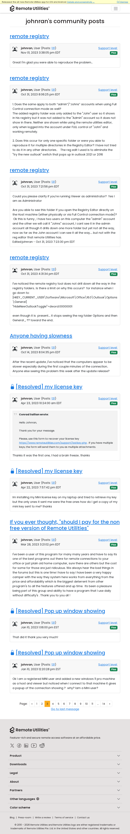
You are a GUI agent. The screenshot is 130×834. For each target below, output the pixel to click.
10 (86, 704)
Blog (12, 817)
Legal (14, 773)
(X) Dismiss (122, 1)
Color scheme (20, 807)
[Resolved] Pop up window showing (60, 611)
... (98, 704)
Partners (16, 790)
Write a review (43, 817)
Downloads (18, 764)
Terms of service (64, 817)
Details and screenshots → (81, 1)
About (14, 782)
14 (104, 704)
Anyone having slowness (41, 335)
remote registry (29, 36)
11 (92, 704)
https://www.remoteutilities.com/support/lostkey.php (53, 443)
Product (16, 756)
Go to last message (65, 709)
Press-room (24, 817)
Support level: (107, 48)
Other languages (22, 799)
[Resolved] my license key (49, 386)
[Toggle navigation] (115, 8)
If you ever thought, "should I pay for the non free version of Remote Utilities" (65, 524)
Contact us (83, 817)
